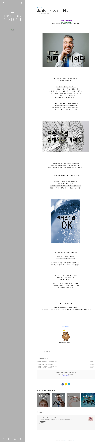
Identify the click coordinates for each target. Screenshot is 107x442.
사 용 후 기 (39, 8)
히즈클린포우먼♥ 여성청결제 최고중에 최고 (45, 364)
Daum (65, 440)
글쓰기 (3, 439)
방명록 (9, 439)
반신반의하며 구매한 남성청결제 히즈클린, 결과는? (46, 366)
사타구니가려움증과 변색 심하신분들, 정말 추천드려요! (47, 361)
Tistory (74, 440)
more (94, 390)
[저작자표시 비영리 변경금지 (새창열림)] (53, 351)
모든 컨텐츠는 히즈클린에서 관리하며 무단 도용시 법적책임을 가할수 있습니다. (55, 419)
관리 (21, 439)
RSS (15, 439)
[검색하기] (21, 3)
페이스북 (63, 384)
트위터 (69, 384)
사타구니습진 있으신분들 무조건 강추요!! (44, 367)
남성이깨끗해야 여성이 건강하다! (12, 19)
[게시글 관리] (43, 352)
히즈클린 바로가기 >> (65, 376)
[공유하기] (41, 352)
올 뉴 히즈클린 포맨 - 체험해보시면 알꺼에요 (45, 362)
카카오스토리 (66, 384)
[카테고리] (3, 3)
